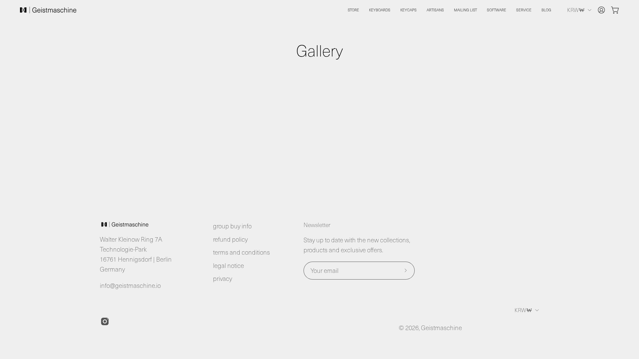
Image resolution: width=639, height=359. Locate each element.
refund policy (230, 239)
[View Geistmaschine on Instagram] (105, 321)
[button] (379, 10)
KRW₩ (575, 9)
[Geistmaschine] (48, 10)
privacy (222, 278)
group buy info (232, 226)
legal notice (228, 265)
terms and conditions (241, 252)
